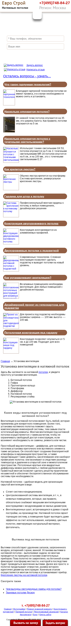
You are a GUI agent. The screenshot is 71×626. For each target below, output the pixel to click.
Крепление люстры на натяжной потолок (24, 575)
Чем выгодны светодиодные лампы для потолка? (34, 589)
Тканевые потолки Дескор (20, 592)
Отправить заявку (35, 54)
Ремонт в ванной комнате (39, 609)
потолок (43, 372)
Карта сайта (45, 614)
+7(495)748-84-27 (54, 3)
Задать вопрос (34, 65)
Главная (5, 361)
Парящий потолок (23, 612)
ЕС (13, 3)
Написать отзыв (35, 69)
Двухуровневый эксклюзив (46, 612)
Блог (35, 614)
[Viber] (58, 8)
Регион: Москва (52, 8)
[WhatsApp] (66, 8)
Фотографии (19, 609)
